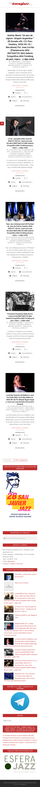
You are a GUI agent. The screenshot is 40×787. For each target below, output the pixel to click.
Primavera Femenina (16, 322)
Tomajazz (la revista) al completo (20, 157)
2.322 (16, 460)
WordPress (23, 784)
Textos (21, 410)
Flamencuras (15, 61)
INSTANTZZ (18, 65)
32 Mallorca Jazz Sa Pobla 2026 (21, 406)
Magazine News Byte (31, 782)
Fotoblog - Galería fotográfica (20, 63)
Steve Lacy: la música (21, 583)
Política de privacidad (9, 782)
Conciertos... (14, 410)
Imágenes (11, 65)
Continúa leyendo (20, 85)
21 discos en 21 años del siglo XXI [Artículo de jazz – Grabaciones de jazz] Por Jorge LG (25, 609)
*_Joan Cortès (26, 61)
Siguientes (24, 460)
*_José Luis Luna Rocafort (18, 239)
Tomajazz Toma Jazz (16, 564)
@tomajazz (11, 561)
